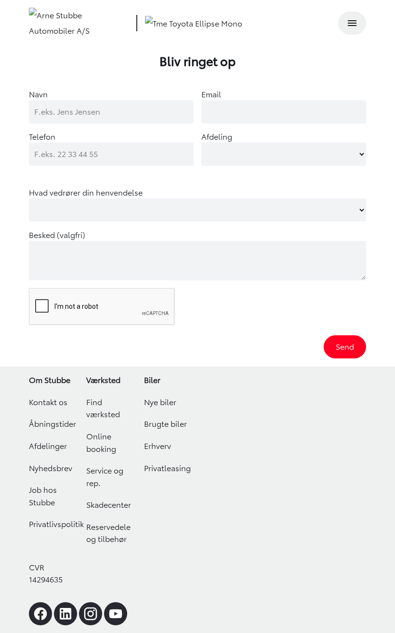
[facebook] (40, 613)
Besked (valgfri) (57, 235)
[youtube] (115, 613)
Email (211, 94)
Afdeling (216, 137)
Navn (38, 94)
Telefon (42, 137)
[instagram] (90, 613)
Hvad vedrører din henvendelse (86, 193)
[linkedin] (65, 613)
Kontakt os (48, 402)
